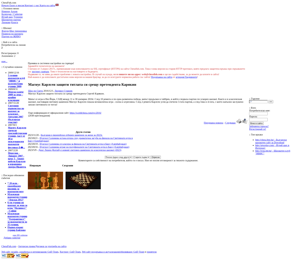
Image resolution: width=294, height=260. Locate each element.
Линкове (6, 22)
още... (4, 61)
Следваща (230, 123)
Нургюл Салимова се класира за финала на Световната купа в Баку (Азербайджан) (83, 144)
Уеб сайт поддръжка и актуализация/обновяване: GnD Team (113, 252)
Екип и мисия (17, 5)
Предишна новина (213, 123)
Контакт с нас (32, 5)
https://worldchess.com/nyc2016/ (85, 113)
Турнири (18, 17)
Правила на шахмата (12, 33)
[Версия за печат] (239, 123)
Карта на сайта (47, 5)
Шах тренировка (18, 31)
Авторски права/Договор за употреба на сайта (42, 246)
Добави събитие (12, 237)
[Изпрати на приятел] (245, 123)
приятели (152, 252)
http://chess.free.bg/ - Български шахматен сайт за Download (271, 141)
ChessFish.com (8, 246)
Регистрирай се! (257, 129)
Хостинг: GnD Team (70, 252)
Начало (5, 5)
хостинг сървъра (40, 71)
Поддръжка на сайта (161, 77)
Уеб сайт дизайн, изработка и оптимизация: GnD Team (29, 252)
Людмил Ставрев (63, 91)
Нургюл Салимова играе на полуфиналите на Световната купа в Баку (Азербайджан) (84, 147)
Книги (14, 22)
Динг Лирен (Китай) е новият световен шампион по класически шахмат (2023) (79, 150)
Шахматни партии (11, 19)
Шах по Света (35, 91)
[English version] (57, 4)
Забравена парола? (259, 126)
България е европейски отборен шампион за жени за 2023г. (72, 135)
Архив (14, 11)
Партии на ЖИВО (11, 36)
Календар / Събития (12, 14)
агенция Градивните (186, 77)
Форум (5, 31)
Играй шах (7, 17)
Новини (6, 11)
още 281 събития (20, 235)
